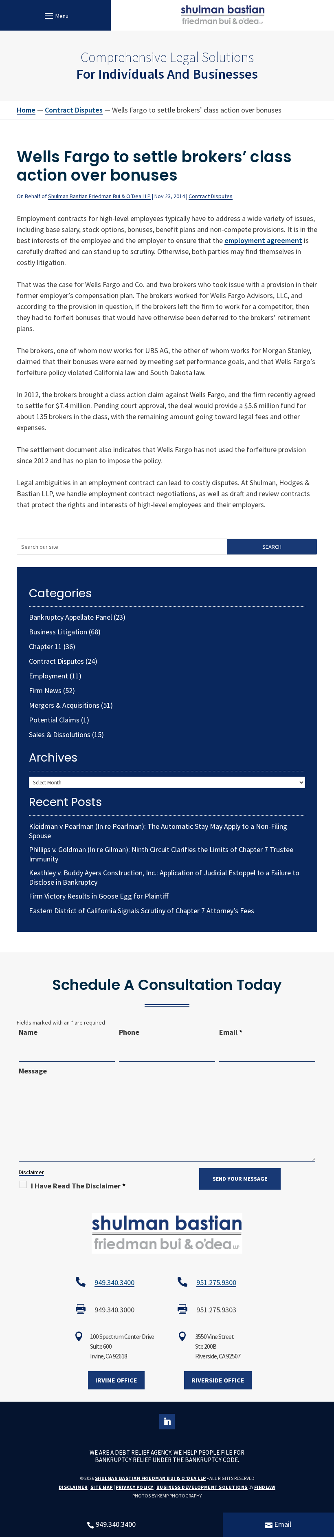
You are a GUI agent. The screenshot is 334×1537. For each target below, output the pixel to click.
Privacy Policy (135, 1487)
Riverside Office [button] (217, 1380)
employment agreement (263, 240)
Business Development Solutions (202, 1487)
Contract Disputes (211, 196)
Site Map (101, 1487)
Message (33, 1070)
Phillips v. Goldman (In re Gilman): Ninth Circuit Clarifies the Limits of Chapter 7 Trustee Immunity (161, 854)
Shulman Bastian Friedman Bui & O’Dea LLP (99, 196)
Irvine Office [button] (116, 1380)
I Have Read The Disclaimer (78, 1185)
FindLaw (265, 1487)
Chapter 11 (45, 646)
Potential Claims (54, 719)
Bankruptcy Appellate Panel (70, 617)
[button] (55, 15)
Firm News (45, 690)
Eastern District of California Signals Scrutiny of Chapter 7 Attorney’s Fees (141, 910)
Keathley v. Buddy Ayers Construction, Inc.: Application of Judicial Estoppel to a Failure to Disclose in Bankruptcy (164, 877)
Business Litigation (58, 631)
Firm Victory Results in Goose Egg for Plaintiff (98, 896)
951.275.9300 (216, 1282)
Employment (48, 675)
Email (230, 1032)
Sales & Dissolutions (59, 734)
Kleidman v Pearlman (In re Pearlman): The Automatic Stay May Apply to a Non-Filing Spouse (158, 831)
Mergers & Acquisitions (64, 705)
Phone (129, 1032)
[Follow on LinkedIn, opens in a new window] (167, 1421)
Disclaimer (31, 1172)
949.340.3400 (114, 1282)
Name (28, 1032)
